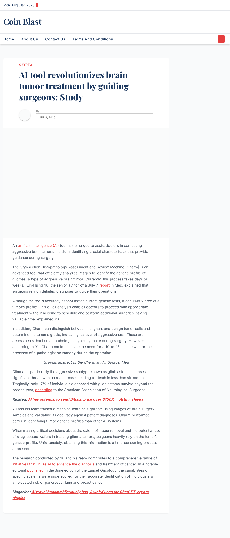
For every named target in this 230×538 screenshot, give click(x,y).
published (35, 470)
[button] (213, 39)
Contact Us (55, 39)
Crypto (25, 64)
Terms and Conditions (93, 39)
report (104, 285)
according (43, 390)
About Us (29, 39)
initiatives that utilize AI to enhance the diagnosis (53, 464)
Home (8, 39)
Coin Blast (22, 21)
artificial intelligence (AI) (38, 245)
